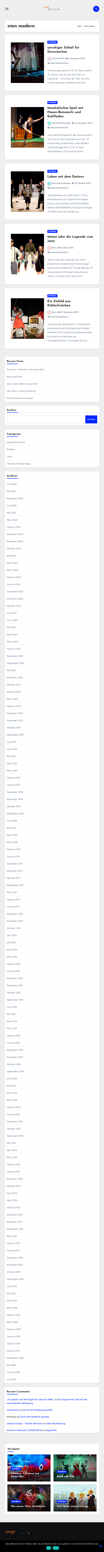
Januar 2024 (13, 584)
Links (9, 456)
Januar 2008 (13, 1343)
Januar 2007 (13, 1351)
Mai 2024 (11, 555)
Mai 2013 (11, 1143)
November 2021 (15, 677)
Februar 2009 (14, 1329)
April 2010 (12, 1300)
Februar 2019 (13, 778)
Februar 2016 (13, 964)
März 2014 (12, 1100)
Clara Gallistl (58, 58)
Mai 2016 (11, 942)
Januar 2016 (13, 971)
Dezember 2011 (15, 1214)
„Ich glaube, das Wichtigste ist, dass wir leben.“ (30, 1399)
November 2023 (15, 598)
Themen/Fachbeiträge (18, 463)
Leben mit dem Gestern (65, 176)
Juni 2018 (12, 821)
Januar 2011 (13, 1250)
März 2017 (12, 892)
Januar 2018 (13, 856)
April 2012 (12, 1193)
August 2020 (14, 692)
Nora (54, 248)
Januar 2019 (13, 785)
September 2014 (15, 1071)
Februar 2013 (13, 1164)
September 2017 (15, 885)
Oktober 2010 (14, 1272)
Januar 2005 (13, 1372)
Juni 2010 (12, 1286)
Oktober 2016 (14, 928)
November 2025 (15, 498)
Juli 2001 (11, 1379)
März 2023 (12, 641)
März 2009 (12, 1322)
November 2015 (15, 985)
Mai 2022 (11, 670)
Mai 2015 (11, 1014)
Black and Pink (14, 376)
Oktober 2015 (13, 992)
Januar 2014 (13, 1114)
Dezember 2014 (15, 1050)
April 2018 (12, 835)
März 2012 (12, 1200)
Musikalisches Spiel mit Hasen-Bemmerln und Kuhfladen (65, 112)
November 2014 (15, 1057)
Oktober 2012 (14, 1186)
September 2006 (15, 1358)
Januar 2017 (13, 906)
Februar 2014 (13, 1107)
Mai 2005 (11, 1365)
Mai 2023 (11, 627)
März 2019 (12, 770)
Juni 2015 (12, 1007)
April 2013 (12, 1150)
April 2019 (12, 763)
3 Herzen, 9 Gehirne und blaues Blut (25, 369)
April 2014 (12, 1093)
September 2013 (15, 1136)
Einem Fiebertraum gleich (20, 398)
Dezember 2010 (15, 1257)
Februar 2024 (14, 577)
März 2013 (12, 1157)
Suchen (12, 410)
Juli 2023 (12, 613)
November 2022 (15, 656)
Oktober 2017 (13, 878)
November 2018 (15, 799)
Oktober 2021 (14, 684)
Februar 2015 (13, 1035)
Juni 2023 (12, 620)
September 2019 (15, 735)
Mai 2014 (11, 1086)
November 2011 (15, 1222)
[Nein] (100, 1546)
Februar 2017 (13, 899)
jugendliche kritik (16, 442)
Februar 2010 (13, 1315)
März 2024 (12, 570)
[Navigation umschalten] (7, 8)
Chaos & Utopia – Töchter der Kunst (25, 1423)
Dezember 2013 (15, 1121)
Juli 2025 (12, 505)
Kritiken (52, 42)
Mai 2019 (11, 756)
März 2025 (12, 520)
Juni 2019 (12, 749)
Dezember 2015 (15, 978)
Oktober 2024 (14, 548)
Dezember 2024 (15, 534)
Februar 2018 (13, 849)
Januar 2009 (13, 1336)
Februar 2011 (13, 1243)
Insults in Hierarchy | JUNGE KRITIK (24, 1430)
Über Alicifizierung (56, 1423)
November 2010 (15, 1265)
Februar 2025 (14, 527)
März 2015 (12, 1028)
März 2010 (12, 1308)
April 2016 (12, 949)
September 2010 (15, 1279)
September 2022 (15, 663)
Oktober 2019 (14, 727)
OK (48, 1548)
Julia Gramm (13, 1410)
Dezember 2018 (15, 792)
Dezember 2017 (15, 863)
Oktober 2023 (14, 606)
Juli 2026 (12, 484)
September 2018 (15, 813)
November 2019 (15, 720)
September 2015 (15, 1000)
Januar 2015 (13, 1043)
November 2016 (15, 921)
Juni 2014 (12, 1078)
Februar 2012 (13, 1207)
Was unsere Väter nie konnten (22, 384)
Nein (56, 1548)
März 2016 (12, 957)
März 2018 (12, 842)
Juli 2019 (11, 742)
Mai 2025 (11, 513)
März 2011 (12, 1236)
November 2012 (15, 1179)
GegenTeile (51, 1430)
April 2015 (12, 1021)
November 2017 (15, 871)
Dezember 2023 (15, 591)
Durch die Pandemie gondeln (38, 1410)
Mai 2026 (11, 491)
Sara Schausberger (61, 123)
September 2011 (15, 1229)
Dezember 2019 (15, 713)
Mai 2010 (11, 1293)
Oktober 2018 (14, 806)
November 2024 (15, 541)
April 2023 (12, 634)
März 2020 (12, 699)
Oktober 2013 (13, 1129)
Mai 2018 (11, 828)
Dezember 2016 (15, 914)
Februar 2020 (14, 706)
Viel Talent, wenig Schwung (21, 391)
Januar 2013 (13, 1171)
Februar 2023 (14, 649)
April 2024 (12, 563)
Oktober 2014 (14, 1064)
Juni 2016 (12, 935)
